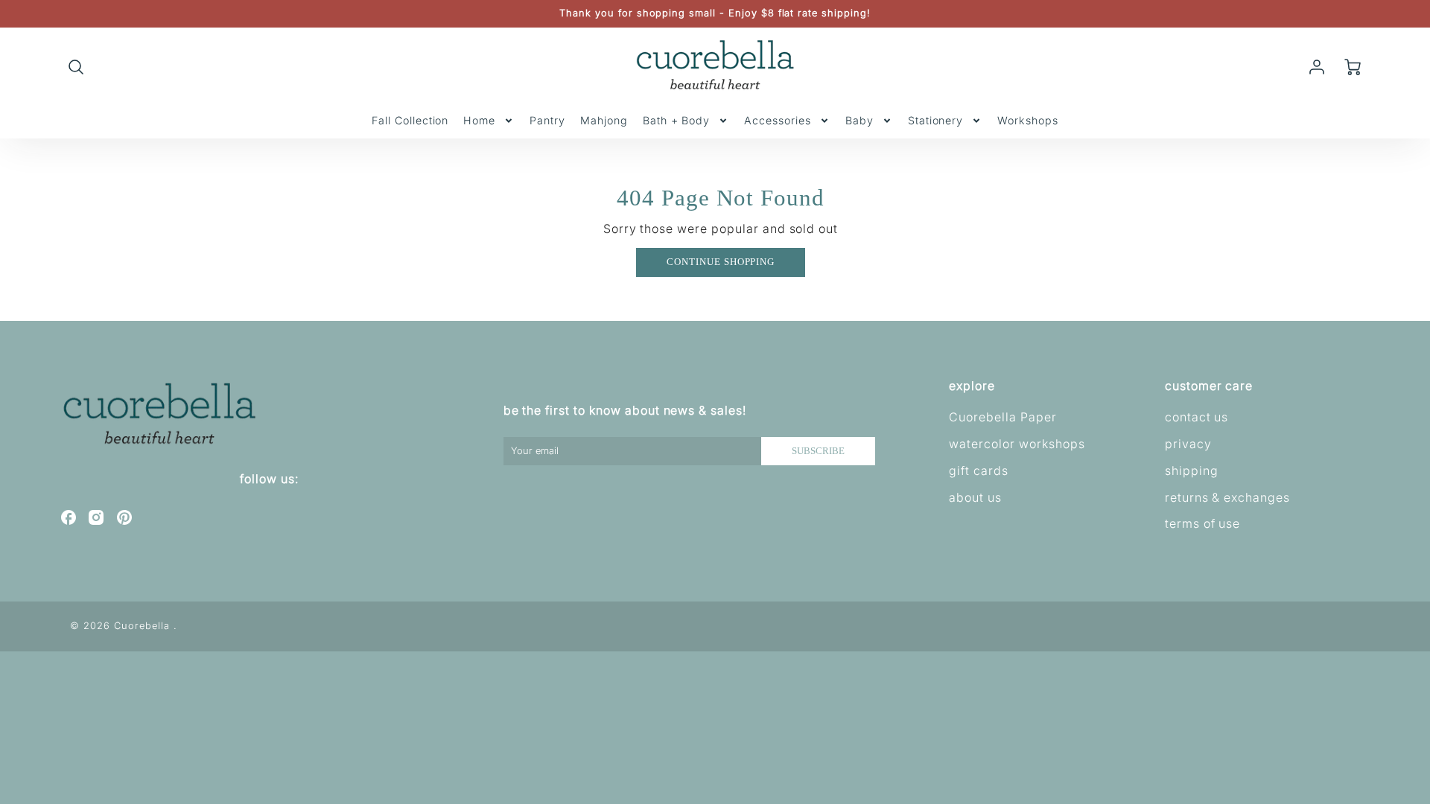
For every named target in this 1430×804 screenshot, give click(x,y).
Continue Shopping (721, 262)
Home (479, 120)
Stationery (936, 120)
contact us (1197, 416)
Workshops (1027, 120)
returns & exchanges (1227, 497)
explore (972, 385)
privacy (1188, 443)
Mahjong (604, 120)
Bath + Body (677, 120)
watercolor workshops (1016, 443)
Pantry (547, 120)
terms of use (1203, 523)
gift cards (978, 470)
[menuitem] (410, 120)
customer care (1209, 385)
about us (975, 497)
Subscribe (818, 451)
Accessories (777, 120)
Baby (859, 120)
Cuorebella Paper (1002, 416)
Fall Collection (410, 120)
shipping (1191, 470)
